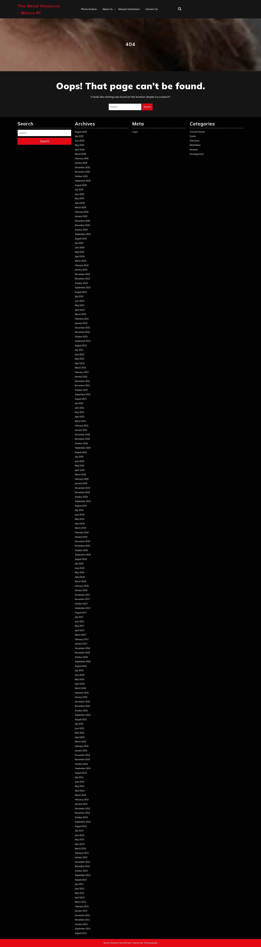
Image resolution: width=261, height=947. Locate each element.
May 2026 (79, 145)
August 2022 (81, 345)
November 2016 (82, 652)
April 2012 (80, 897)
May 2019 (79, 519)
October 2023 (81, 283)
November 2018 (82, 546)
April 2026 (80, 149)
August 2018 (81, 559)
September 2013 (83, 822)
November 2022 (82, 332)
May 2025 (79, 198)
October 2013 (81, 817)
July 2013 (79, 830)
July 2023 (79, 296)
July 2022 (79, 350)
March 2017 (80, 635)
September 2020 (83, 448)
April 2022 (80, 363)
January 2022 (81, 376)
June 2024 (79, 247)
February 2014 (82, 799)
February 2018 (82, 586)
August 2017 (81, 612)
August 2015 (81, 719)
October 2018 (81, 550)
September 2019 (83, 501)
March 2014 (80, 795)
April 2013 (80, 844)
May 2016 (79, 679)
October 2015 (81, 710)
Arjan (105, 28)
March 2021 (80, 421)
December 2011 (82, 915)
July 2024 (79, 243)
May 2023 (79, 305)
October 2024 (81, 229)
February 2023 (82, 319)
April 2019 (80, 523)
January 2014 (81, 804)
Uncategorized (196, 154)
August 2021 (81, 399)
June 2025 (79, 194)
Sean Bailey (109, 54)
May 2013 (79, 839)
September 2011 (83, 928)
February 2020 (82, 479)
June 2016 (79, 675)
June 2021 (79, 408)
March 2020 (80, 474)
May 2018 (79, 572)
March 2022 (80, 367)
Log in (135, 132)
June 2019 (79, 514)
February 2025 (82, 212)
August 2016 (81, 666)
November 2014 (82, 759)
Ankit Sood (108, 22)
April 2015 (80, 737)
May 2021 (79, 412)
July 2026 (79, 136)
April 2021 (80, 416)
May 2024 (79, 252)
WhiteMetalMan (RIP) (114, 48)
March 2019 (80, 528)
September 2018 (83, 554)
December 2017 (82, 595)
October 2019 (81, 497)
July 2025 (79, 189)
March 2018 (80, 581)
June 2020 (79, 461)
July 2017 (79, 617)
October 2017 (81, 603)
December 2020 (82, 434)
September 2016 (83, 661)
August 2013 (81, 826)
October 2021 (81, 390)
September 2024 (83, 234)
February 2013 (82, 853)
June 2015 (79, 728)
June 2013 (79, 835)
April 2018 (80, 577)
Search (147, 106)
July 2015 (79, 724)
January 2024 (81, 269)
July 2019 (79, 510)
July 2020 (79, 456)
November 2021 (82, 385)
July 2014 (79, 777)
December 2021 (82, 381)
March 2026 (80, 154)
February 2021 (82, 425)
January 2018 (81, 590)
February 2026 (82, 158)
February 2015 (82, 746)
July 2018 (79, 563)
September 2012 (83, 875)
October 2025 (81, 176)
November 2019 (82, 492)
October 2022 (81, 336)
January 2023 (81, 323)
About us (107, 9)
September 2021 (83, 394)
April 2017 (80, 630)
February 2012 (82, 906)
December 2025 (82, 167)
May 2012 (79, 893)
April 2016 (80, 684)
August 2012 (81, 879)
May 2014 (79, 786)
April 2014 (80, 790)
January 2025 (81, 216)
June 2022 (79, 354)
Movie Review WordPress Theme (121, 942)
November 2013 (82, 813)
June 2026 (79, 140)
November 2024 (82, 225)
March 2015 (80, 741)
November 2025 (82, 172)
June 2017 (79, 621)
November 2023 (82, 278)
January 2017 (81, 643)
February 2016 (82, 692)
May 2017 (79, 626)
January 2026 (81, 163)
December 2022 (82, 327)
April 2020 (80, 470)
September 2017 (83, 608)
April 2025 (80, 203)
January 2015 (81, 750)
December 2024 (82, 221)
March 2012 (80, 902)
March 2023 (80, 314)
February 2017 (82, 639)
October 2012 (81, 871)
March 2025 (80, 207)
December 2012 (82, 862)
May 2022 (79, 359)
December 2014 (82, 755)
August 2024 (81, 238)
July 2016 (79, 670)
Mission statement (129, 9)
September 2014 (83, 768)
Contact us (151, 9)
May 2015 (79, 732)
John (104, 35)
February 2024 (82, 265)
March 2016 (80, 688)
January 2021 (81, 430)
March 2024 (80, 261)
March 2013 (80, 848)
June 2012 (79, 888)
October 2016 (81, 657)
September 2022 (83, 341)
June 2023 (79, 301)
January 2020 (81, 483)
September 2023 (83, 287)
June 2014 (79, 782)
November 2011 (82, 919)
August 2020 (81, 452)
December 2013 (82, 808)
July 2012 (79, 884)
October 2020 (81, 443)
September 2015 (83, 715)
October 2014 (81, 764)
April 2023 (80, 310)
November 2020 (82, 439)
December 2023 (82, 274)
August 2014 (81, 773)
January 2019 (81, 537)
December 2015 (82, 701)
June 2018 (79, 568)
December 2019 (82, 488)
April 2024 (80, 256)
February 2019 (82, 532)
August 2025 (81, 185)
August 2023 (81, 292)
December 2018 (82, 541)
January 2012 (81, 911)
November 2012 (82, 866)
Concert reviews (197, 132)
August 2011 (81, 933)
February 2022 (82, 372)
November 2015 (82, 706)
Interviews (194, 140)
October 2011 (81, 924)
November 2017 (82, 599)
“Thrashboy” (109, 15)
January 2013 (81, 857)
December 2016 (82, 648)
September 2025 (83, 180)
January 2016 (81, 697)
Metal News (195, 145)
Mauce (106, 41)
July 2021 (79, 403)
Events (193, 136)
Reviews (194, 149)
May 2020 (79, 465)
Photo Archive (89, 9)
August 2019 (81, 506)
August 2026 (81, 132)
